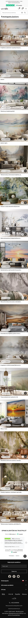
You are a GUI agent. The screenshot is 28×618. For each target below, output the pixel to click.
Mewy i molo (4, 428)
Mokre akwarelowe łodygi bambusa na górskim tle (11, 238)
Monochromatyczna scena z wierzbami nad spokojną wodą (11, 301)
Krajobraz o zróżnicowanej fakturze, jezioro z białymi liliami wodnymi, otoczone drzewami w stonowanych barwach (11, 365)
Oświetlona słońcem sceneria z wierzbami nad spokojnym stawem (11, 460)
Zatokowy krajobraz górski (8, 111)
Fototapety (11, 555)
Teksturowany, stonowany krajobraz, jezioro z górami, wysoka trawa (11, 174)
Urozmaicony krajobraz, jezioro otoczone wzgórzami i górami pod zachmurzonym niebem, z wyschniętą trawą (11, 333)
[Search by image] (22, 12)
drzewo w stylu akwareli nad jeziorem (10, 206)
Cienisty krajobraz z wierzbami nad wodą (11, 492)
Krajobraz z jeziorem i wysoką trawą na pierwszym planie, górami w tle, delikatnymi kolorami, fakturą (11, 47)
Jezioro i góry (4, 143)
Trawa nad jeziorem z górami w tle (9, 397)
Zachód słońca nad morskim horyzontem (11, 270)
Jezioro (2, 79)
